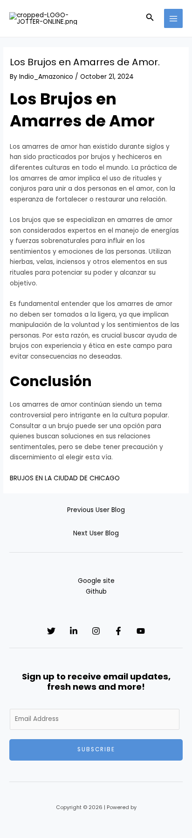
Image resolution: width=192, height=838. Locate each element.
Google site (96, 580)
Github (96, 591)
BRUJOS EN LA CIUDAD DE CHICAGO (65, 478)
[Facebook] (118, 631)
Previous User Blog (96, 510)
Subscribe (96, 749)
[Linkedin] (73, 631)
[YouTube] (141, 631)
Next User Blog (96, 533)
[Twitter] (51, 631)
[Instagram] (96, 631)
